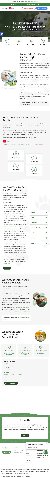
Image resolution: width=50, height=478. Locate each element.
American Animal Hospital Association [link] (18, 307)
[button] (46, 452)
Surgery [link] (6, 248)
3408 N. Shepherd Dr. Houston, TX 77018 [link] (13, 375)
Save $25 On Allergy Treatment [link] (31, 2)
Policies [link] (27, 458)
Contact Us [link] (28, 460)
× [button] (46, 443)
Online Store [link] (36, 4)
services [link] (36, 84)
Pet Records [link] (30, 4)
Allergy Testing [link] (7, 206)
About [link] (27, 451)
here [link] (29, 104)
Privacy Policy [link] (29, 463)
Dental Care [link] (6, 215)
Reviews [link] (27, 453)
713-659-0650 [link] (39, 103)
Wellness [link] (6, 260)
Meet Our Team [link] (29, 456)
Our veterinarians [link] (6, 300)
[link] (1, 34)
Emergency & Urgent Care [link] (10, 224)
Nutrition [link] (6, 232)
